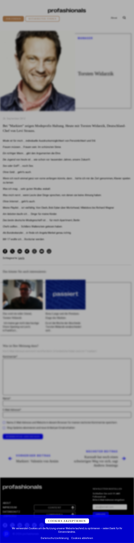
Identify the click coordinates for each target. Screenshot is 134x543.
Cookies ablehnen (82, 538)
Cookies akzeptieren (67, 520)
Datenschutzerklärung (55, 538)
